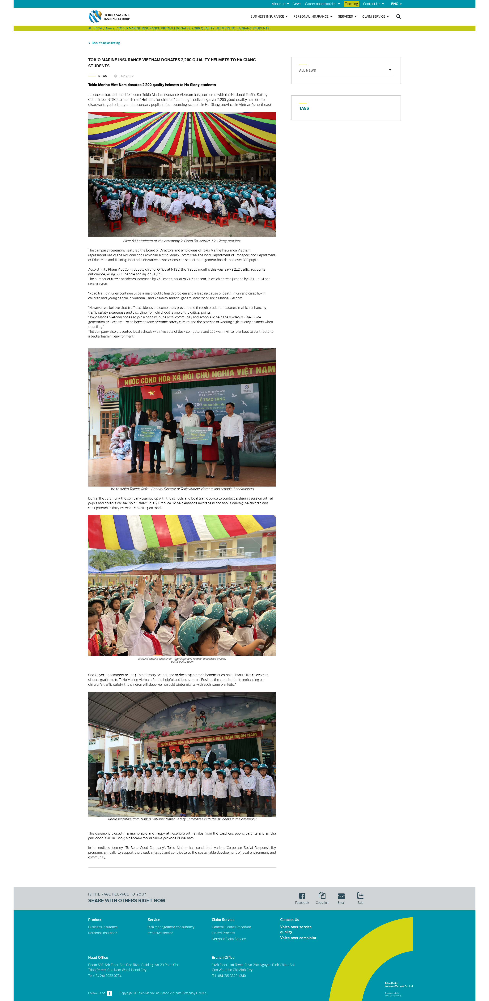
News (297, 4)
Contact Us (372, 4)
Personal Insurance (311, 16)
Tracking (351, 4)
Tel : (215, 976)
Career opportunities (321, 4)
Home (97, 28)
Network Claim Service (229, 939)
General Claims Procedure (231, 927)
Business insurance (267, 16)
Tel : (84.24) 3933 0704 (104, 976)
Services (346, 16)
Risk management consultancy (171, 927)
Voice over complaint (298, 938)
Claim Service (374, 16)
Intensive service (160, 933)
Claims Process (223, 933)
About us (279, 4)
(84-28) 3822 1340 (232, 976)
